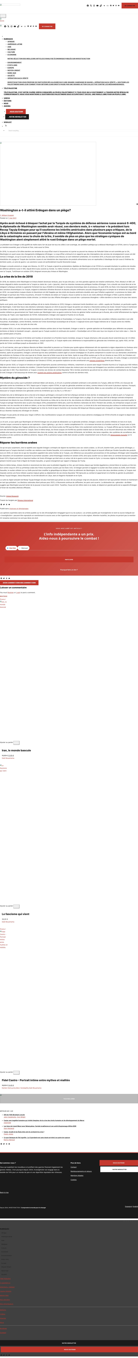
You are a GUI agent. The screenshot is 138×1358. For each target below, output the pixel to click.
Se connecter (130, 6)
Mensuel (24, 548)
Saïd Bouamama (8, 758)
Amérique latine (6, 1236)
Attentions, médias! (7, 1287)
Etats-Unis (12, 65)
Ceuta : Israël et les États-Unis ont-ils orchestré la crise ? (24, 1132)
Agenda (7, 106)
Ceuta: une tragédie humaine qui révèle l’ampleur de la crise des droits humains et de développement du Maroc (44, 1120)
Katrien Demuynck (9, 1088)
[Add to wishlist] (16, 743)
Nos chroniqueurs (6, 1304)
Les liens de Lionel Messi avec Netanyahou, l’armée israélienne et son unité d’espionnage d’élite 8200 (40, 1126)
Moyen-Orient (14, 70)
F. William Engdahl (7, 215)
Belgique (12, 49)
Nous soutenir (16, 112)
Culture (11, 52)
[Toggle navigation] (3, 16)
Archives (3, 1328)
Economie (4, 1252)
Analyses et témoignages (18, 509)
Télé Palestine (5, 1279)
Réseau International (25, 500)
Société (11, 76)
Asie (9, 47)
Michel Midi (4, 1295)
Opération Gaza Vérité (68, 81)
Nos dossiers (5, 1300)
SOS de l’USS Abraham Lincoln (14, 1115)
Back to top (4, 1192)
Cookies (74, 1180)
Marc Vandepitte (22, 1088)
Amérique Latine (15, 44)
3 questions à (5, 1283)
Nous (2, 1322)
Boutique (3, 596)
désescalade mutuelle (118, 435)
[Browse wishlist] (16, 906)
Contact (74, 1167)
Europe (11, 68)
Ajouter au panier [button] (6, 742)
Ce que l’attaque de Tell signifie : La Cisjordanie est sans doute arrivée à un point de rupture (37, 1137)
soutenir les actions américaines (49, 373)
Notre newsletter (17, 117)
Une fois (12, 548)
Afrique (11, 41)
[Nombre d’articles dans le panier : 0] (6, 126)
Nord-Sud (12, 73)
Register (11, 592)
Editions (3, 1310)
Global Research (12, 496)
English (135, 1206)
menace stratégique (96, 360)
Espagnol (128, 1206)
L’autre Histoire (5, 1291)
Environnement (15, 62)
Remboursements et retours (81, 1171)
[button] (19, 582)
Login (18, 592)
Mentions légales (77, 1175)
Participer (69, 559)
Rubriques (8, 39)
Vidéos (2, 1314)
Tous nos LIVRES (69, 1099)
